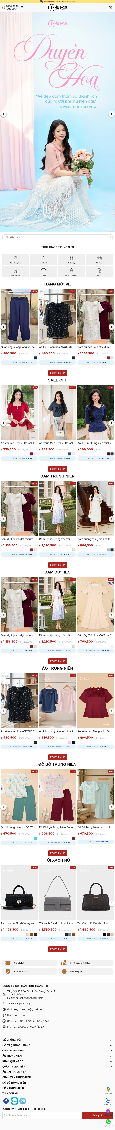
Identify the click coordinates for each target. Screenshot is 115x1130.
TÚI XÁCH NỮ (10, 1093)
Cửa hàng (108, 1093)
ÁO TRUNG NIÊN (12, 1056)
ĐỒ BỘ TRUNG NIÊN (14, 1082)
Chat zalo (108, 1104)
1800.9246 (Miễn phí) (18, 1003)
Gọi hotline (108, 1126)
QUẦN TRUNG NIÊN (13, 1066)
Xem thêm (37, 998)
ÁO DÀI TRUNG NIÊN (14, 1072)
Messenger (108, 1115)
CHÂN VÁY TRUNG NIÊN (16, 1077)
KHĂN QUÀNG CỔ (12, 1061)
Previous (3, 114)
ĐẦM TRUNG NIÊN (13, 1050)
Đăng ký (97, 1115)
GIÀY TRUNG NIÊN (13, 1088)
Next (111, 114)
